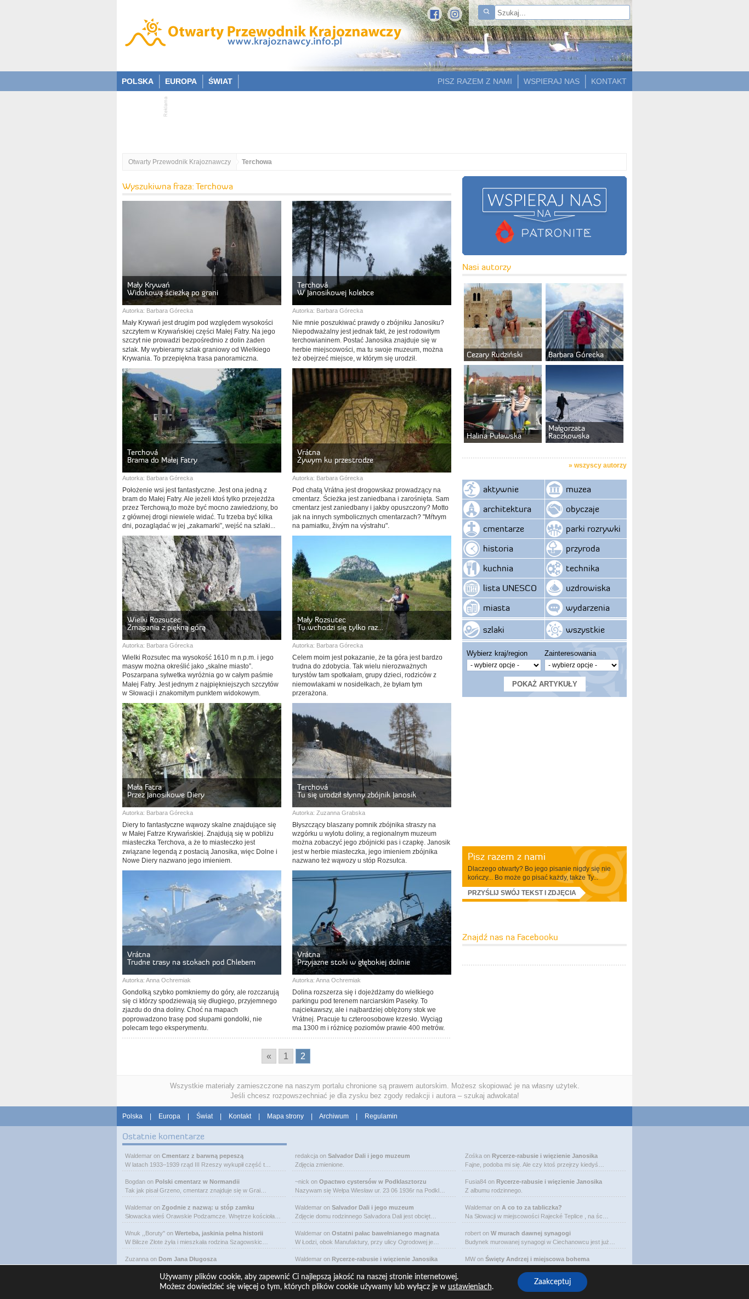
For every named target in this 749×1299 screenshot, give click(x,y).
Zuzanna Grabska (340, 812)
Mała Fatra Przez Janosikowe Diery (166, 791)
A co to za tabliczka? (532, 1207)
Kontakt (240, 1116)
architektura (507, 508)
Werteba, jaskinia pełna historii (219, 1233)
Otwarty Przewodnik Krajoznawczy (179, 162)
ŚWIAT (220, 81)
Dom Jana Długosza (187, 1259)
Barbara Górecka (169, 310)
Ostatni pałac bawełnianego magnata (385, 1233)
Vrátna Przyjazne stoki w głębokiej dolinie (353, 958)
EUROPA (181, 81)
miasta (496, 607)
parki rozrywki (593, 528)
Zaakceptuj (552, 1282)
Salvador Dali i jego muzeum (369, 1155)
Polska (132, 1116)
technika (582, 568)
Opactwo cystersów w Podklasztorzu (373, 1181)
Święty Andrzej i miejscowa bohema (537, 1259)
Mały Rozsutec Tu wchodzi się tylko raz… (340, 623)
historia (498, 548)
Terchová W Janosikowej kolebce (335, 288)
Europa (169, 1116)
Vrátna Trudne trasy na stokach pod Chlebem (191, 958)
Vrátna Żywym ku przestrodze (335, 456)
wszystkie (585, 629)
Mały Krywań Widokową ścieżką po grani (172, 288)
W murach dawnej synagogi (531, 1233)
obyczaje (582, 508)
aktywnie (501, 488)
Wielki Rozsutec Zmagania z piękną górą (166, 623)
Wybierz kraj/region (497, 653)
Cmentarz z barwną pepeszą (202, 1155)
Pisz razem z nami (507, 856)
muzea (578, 488)
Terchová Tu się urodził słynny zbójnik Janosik (356, 791)
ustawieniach (470, 1287)
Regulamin (381, 1116)
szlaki (493, 629)
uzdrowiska (588, 587)
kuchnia (498, 568)
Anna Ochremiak (168, 980)
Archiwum (334, 1116)
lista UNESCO (510, 587)
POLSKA (138, 81)
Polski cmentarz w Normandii (197, 1181)
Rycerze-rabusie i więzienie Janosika (385, 1259)
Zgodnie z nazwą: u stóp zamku (208, 1207)
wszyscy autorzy (600, 465)
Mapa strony (285, 1116)
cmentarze (503, 528)
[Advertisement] (369, 118)
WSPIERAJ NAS (552, 81)
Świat (204, 1116)
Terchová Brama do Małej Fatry (162, 456)
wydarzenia (588, 607)
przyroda (583, 548)
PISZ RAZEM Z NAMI (475, 81)
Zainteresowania (570, 653)
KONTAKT (609, 81)
